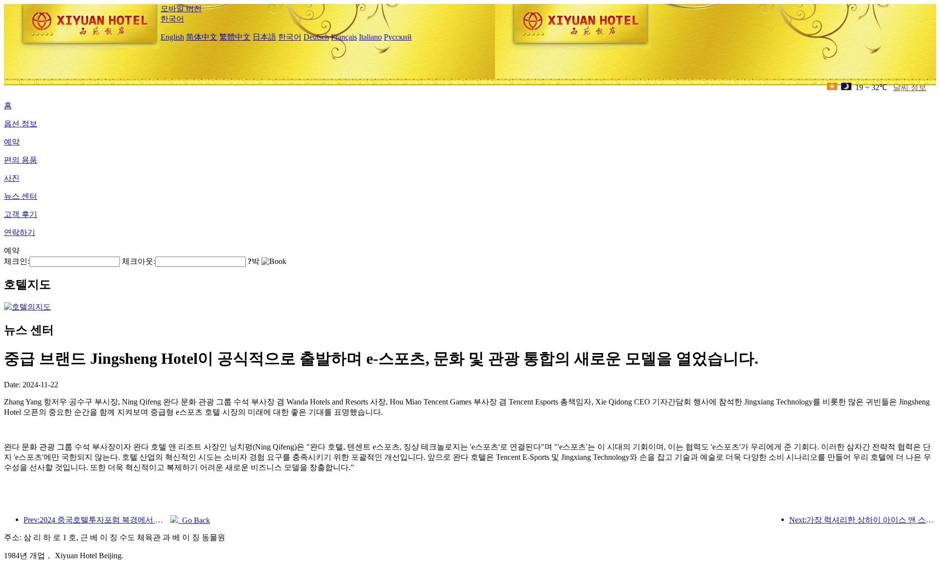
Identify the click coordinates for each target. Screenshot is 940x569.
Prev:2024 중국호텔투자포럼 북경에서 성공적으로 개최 (97, 520)
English (172, 37)
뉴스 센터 (20, 196)
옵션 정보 (20, 123)
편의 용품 (20, 160)
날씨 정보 (909, 87)
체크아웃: (138, 261)
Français (344, 37)
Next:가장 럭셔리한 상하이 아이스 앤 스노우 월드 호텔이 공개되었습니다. (862, 520)
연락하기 (19, 232)
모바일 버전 (181, 8)
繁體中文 (235, 37)
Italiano (370, 37)
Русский (398, 37)
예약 (12, 142)
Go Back (194, 520)
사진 (12, 178)
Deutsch (316, 37)
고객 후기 (20, 214)
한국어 (172, 19)
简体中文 (201, 37)
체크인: (16, 261)
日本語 (264, 37)
